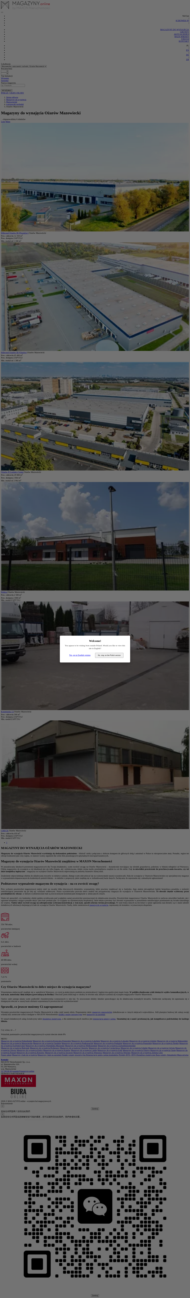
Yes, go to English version (79, 655)
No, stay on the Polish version (109, 655)
